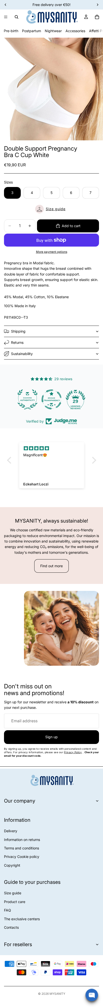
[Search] (16, 16)
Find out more (51, 566)
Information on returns (22, 839)
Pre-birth (11, 31)
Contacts (11, 927)
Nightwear (53, 31)
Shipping (18, 331)
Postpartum (31, 31)
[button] (51, 209)
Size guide (12, 893)
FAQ (7, 910)
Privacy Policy (73, 752)
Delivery (10, 831)
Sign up (51, 737)
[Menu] (6, 17)
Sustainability (22, 354)
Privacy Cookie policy (21, 856)
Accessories (75, 31)
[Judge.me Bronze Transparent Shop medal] (52, 399)
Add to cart (71, 226)
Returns (17, 342)
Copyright (12, 865)
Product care (14, 902)
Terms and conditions (21, 848)
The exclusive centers (22, 919)
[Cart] (97, 16)
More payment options (51, 252)
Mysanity (57, 994)
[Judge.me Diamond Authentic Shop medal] (28, 399)
